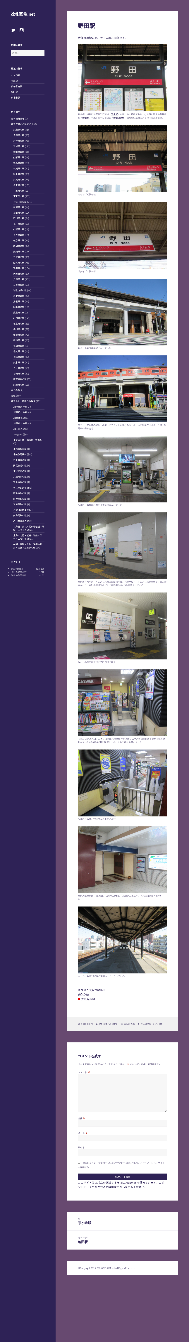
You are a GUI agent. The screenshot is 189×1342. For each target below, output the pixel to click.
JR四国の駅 (19, 428)
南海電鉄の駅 (20, 515)
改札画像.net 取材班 (108, 1023)
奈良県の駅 (18, 284)
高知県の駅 (18, 340)
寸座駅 (14, 80)
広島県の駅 (18, 312)
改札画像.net (23, 14)
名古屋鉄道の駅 (21, 487)
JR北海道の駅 (20, 406)
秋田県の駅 (18, 151)
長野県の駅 (18, 234)
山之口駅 (15, 75)
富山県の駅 (18, 212)
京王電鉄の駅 (20, 459)
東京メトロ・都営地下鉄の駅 (27, 439)
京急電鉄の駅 (20, 482)
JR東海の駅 (19, 417)
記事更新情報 (17, 118)
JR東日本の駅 (20, 412)
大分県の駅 (18, 367)
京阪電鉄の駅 (20, 504)
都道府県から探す (20, 124)
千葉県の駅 (18, 190)
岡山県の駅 (18, 306)
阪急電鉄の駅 (20, 493)
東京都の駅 (18, 196)
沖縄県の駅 (18, 384)
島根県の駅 (18, 301)
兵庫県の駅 (18, 279)
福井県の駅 (18, 223)
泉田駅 (14, 91)
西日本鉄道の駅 (21, 520)
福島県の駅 (18, 162)
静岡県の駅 (18, 245)
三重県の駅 (18, 257)
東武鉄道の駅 (20, 470)
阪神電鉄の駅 (20, 498)
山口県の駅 (18, 318)
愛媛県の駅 (18, 334)
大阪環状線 (146, 1023)
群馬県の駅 (18, 179)
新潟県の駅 (18, 207)
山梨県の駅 (18, 229)
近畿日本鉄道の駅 (22, 509)
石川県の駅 (18, 218)
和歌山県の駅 (20, 290)
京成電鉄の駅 (20, 476)
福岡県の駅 (18, 345)
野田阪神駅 (118, 117)
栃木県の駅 (18, 173)
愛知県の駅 (18, 251)
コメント (84, 1072)
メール (83, 1133)
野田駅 (85, 117)
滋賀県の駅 (18, 262)
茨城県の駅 (18, 168)
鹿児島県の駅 (20, 379)
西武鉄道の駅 (20, 465)
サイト (81, 1147)
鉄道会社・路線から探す (23, 401)
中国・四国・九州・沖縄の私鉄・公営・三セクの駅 (27, 546)
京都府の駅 (18, 268)
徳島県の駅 (18, 323)
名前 (81, 1118)
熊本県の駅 (18, 362)
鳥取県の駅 (18, 295)
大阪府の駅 (18, 273)
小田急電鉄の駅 (21, 454)
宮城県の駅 (18, 146)
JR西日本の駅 (20, 423)
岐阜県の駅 (18, 240)
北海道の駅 (18, 129)
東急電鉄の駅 (20, 448)
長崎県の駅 (18, 356)
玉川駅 (114, 114)
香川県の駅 (18, 329)
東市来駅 (15, 97)
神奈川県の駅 (20, 201)
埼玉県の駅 (18, 185)
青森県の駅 (18, 135)
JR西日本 (157, 1023)
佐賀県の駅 (18, 351)
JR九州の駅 (19, 434)
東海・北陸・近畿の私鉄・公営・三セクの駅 (27, 537)
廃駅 (13, 395)
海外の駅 (15, 389)
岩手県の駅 (18, 140)
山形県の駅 (18, 157)
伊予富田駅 (16, 86)
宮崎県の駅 (18, 373)
